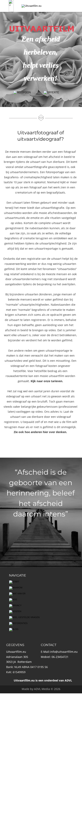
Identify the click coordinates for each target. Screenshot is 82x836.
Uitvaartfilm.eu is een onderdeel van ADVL (43, 680)
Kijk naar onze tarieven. (46, 381)
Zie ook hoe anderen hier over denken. (40, 432)
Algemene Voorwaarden (30, 739)
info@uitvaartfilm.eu (64, 652)
